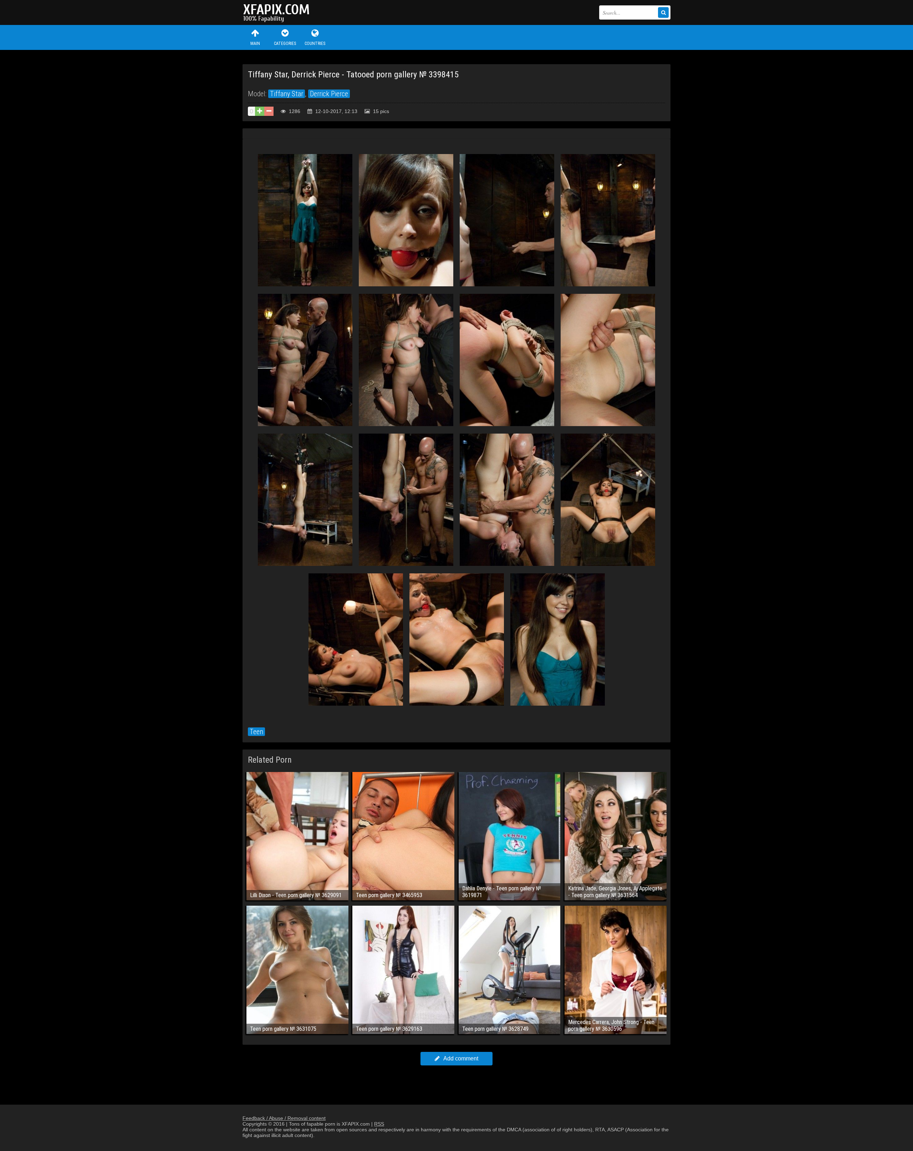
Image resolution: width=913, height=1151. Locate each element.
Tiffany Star (286, 93)
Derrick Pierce (329, 93)
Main (255, 43)
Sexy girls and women (278, 12)
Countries (315, 43)
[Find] (663, 12)
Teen (256, 731)
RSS (379, 1124)
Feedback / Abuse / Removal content (284, 1118)
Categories (285, 43)
